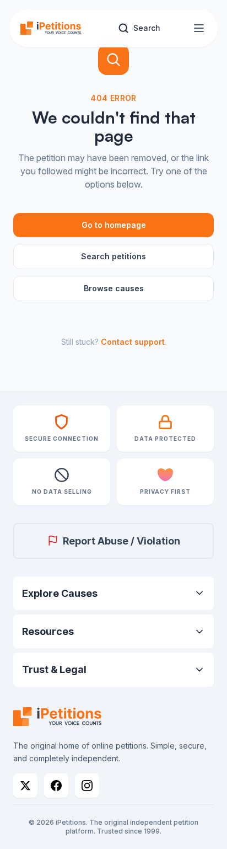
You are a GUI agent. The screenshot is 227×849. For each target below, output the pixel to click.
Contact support (133, 341)
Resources (48, 631)
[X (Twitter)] (25, 785)
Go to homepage (114, 224)
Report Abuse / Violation (121, 541)
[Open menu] (199, 28)
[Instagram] (87, 785)
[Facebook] (56, 785)
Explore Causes (60, 593)
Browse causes (114, 288)
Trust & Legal (54, 669)
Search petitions (113, 256)
